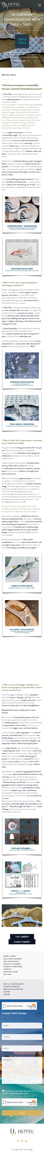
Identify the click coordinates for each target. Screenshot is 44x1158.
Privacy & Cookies (12, 964)
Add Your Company (13, 959)
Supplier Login (11, 972)
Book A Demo (10, 956)
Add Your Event (11, 961)
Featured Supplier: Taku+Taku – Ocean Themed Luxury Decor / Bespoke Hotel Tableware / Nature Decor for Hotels (22, 54)
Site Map (7, 974)
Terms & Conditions (13, 966)
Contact (8, 969)
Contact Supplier (22, 941)
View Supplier (22, 936)
